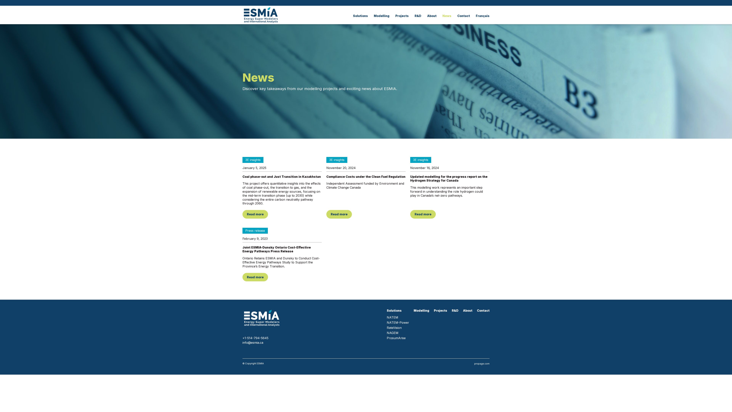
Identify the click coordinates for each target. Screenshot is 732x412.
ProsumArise (396, 338)
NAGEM (392, 333)
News (446, 16)
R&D (418, 16)
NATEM (392, 317)
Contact (463, 16)
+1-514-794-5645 (255, 338)
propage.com (482, 363)
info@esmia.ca (252, 342)
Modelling (381, 16)
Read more (255, 214)
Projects (402, 16)
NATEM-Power (398, 322)
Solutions (360, 16)
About (432, 16)
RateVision (394, 328)
